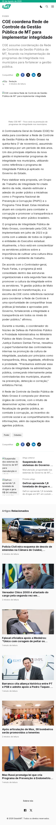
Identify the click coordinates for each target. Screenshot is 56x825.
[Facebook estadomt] (25, 810)
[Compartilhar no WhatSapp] (17, 74)
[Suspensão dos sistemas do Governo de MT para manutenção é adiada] (10, 465)
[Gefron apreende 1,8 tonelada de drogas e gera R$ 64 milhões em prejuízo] (10, 486)
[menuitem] (28, 800)
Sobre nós (28, 801)
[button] (41, 6)
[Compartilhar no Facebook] (23, 75)
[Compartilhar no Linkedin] (34, 75)
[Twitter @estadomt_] (31, 810)
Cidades (17, 435)
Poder (5, 16)
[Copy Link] (39, 75)
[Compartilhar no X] (28, 75)
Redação (13, 81)
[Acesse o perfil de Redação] (4, 82)
